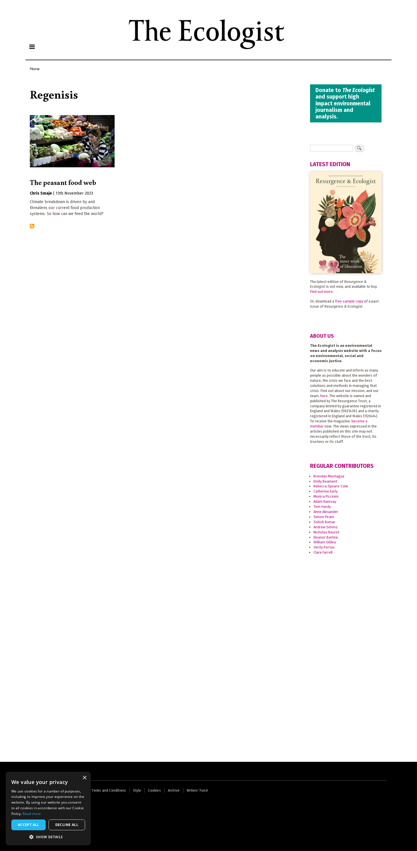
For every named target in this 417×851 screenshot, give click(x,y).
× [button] (84, 778)
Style (137, 790)
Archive (174, 790)
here (324, 396)
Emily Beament (325, 481)
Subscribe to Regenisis (32, 226)
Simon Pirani (323, 517)
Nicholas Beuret (326, 532)
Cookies (154, 790)
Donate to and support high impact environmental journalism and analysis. (345, 103)
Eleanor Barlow (325, 537)
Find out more (321, 291)
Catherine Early (325, 491)
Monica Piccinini (325, 496)
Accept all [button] (28, 824)
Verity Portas (324, 547)
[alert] (48, 808)
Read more (32, 813)
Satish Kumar (324, 522)
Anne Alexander (325, 512)
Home (34, 68)
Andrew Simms (325, 527)
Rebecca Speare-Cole (330, 486)
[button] (48, 837)
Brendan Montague (328, 476)
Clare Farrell (322, 552)
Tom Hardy (322, 506)
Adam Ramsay (324, 501)
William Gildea (324, 542)
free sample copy (349, 301)
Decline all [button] (66, 824)
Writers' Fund (197, 790)
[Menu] (32, 47)
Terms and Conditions (109, 790)
